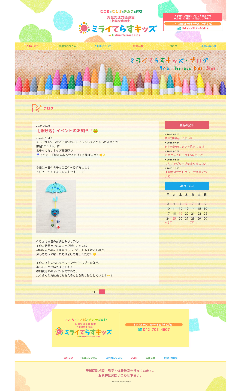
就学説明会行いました (179, 138)
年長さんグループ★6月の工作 (184, 155)
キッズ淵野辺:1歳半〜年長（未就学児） (192, 23)
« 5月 (168, 223)
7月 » (193, 223)
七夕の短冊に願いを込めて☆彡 (184, 147)
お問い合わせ (208, 46)
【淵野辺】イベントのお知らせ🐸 (67, 130)
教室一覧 (138, 46)
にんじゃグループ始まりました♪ (185, 164)
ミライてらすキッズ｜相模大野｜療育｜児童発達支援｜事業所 (118, 23)
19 (180, 213)
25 (174, 218)
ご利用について (103, 46)
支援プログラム (67, 46)
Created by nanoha (121, 381)
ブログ (173, 46)
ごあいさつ (32, 46)
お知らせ (150, 357)
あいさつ (68, 357)
